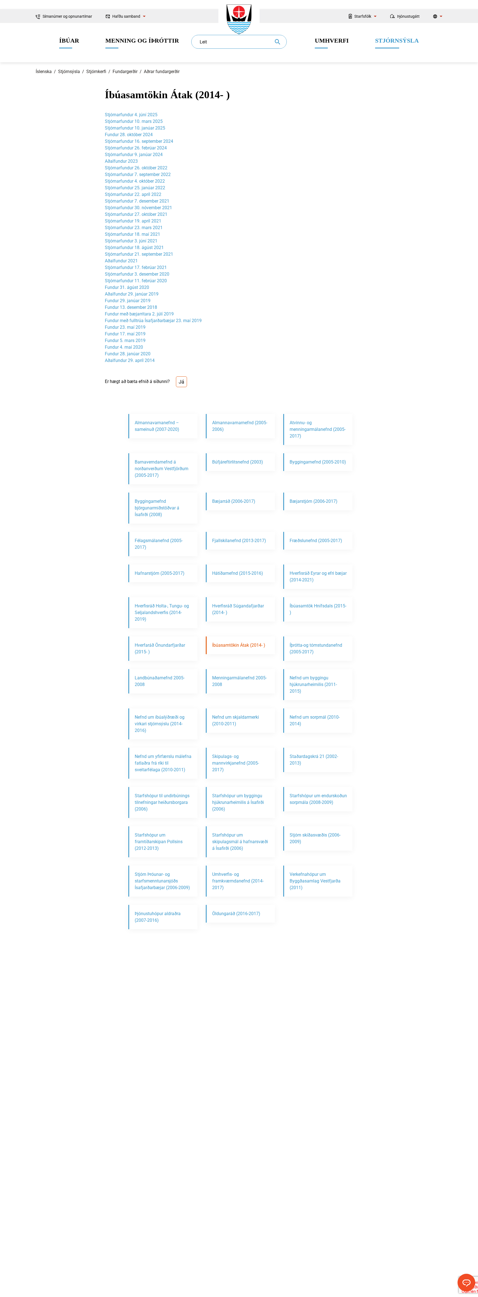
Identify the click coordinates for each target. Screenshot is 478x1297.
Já (181, 382)
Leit (203, 42)
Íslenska (44, 71)
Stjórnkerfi (96, 71)
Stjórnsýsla (69, 71)
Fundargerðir (125, 71)
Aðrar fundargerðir (162, 71)
